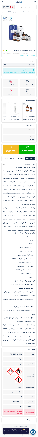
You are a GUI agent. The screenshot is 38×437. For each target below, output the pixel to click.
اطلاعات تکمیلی (20, 158)
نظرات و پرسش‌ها (9, 158)
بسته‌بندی (32, 61)
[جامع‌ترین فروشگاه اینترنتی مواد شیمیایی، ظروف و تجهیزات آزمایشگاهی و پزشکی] (19, 2)
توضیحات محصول (30, 158)
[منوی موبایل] (35, 1)
